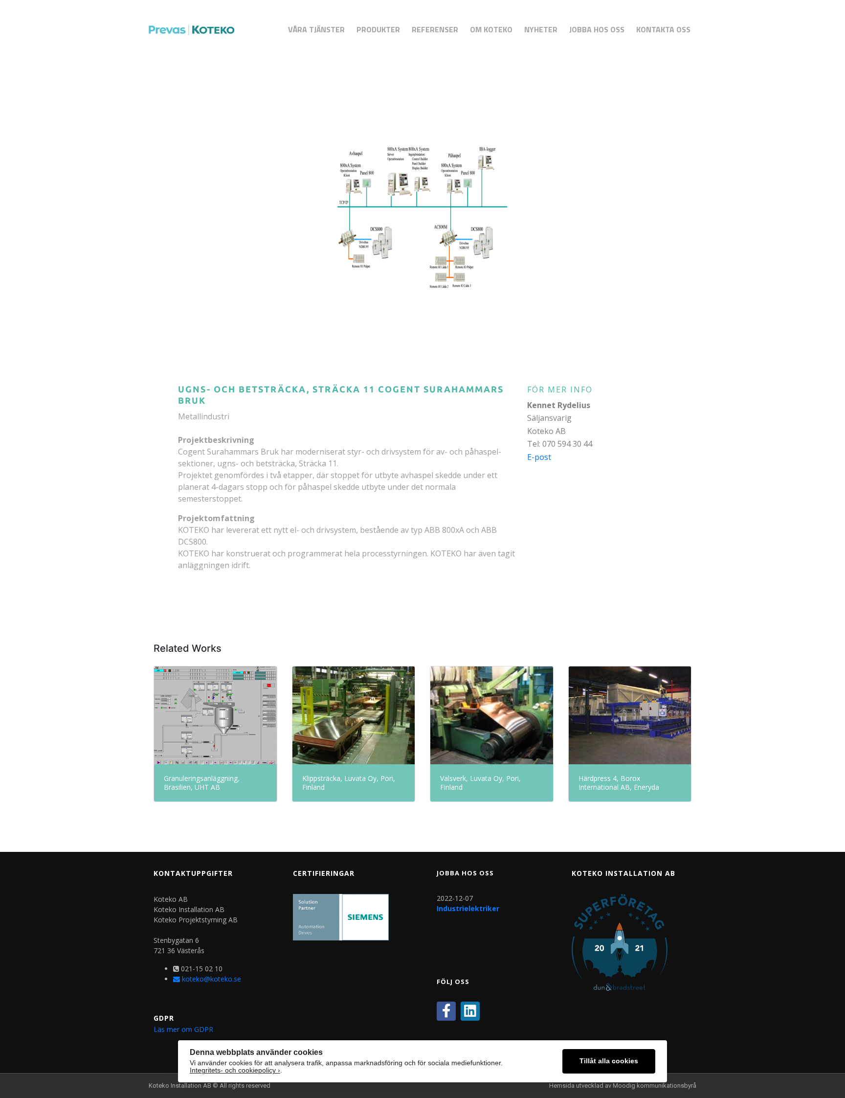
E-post (539, 457)
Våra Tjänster (316, 29)
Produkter (378, 29)
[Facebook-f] (446, 1011)
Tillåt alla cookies (608, 1061)
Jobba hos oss (596, 29)
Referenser (435, 29)
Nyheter (540, 29)
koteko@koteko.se (210, 979)
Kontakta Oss (663, 29)
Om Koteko (491, 29)
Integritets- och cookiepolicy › (235, 1070)
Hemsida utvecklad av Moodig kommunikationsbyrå (622, 1085)
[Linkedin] (470, 1011)
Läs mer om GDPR (183, 1029)
